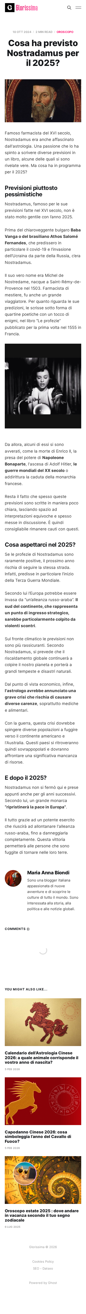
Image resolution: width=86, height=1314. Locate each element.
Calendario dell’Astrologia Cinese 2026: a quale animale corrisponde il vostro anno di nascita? (41, 1058)
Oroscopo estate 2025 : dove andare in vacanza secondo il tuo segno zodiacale (42, 1215)
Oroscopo (65, 32)
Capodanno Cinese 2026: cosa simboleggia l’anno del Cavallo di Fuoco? (38, 1137)
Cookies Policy (43, 1261)
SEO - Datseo (43, 1268)
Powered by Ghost (43, 1283)
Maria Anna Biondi (48, 873)
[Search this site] (69, 7)
